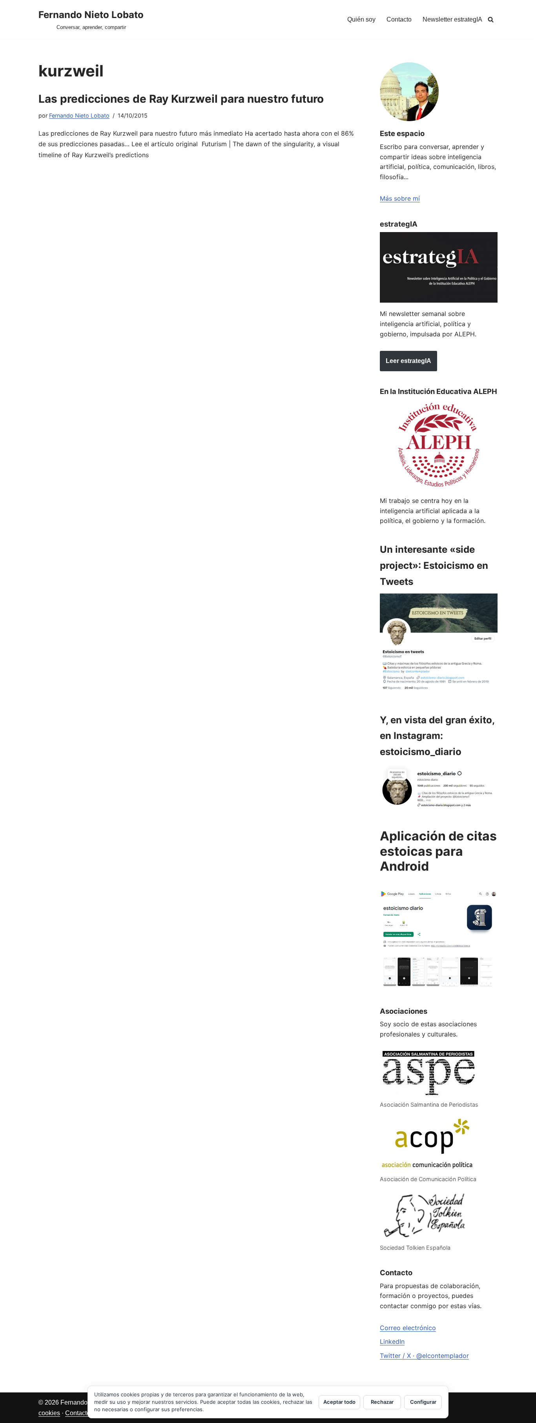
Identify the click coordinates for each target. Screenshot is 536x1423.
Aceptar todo (339, 1402)
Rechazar (382, 1402)
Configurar (423, 1402)
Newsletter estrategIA (452, 19)
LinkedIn (392, 1341)
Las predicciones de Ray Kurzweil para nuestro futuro (181, 98)
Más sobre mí (400, 198)
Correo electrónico (408, 1328)
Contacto (399, 19)
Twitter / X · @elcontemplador (424, 1355)
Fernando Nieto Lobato (79, 115)
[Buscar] (491, 19)
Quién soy (361, 19)
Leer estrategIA (408, 361)
